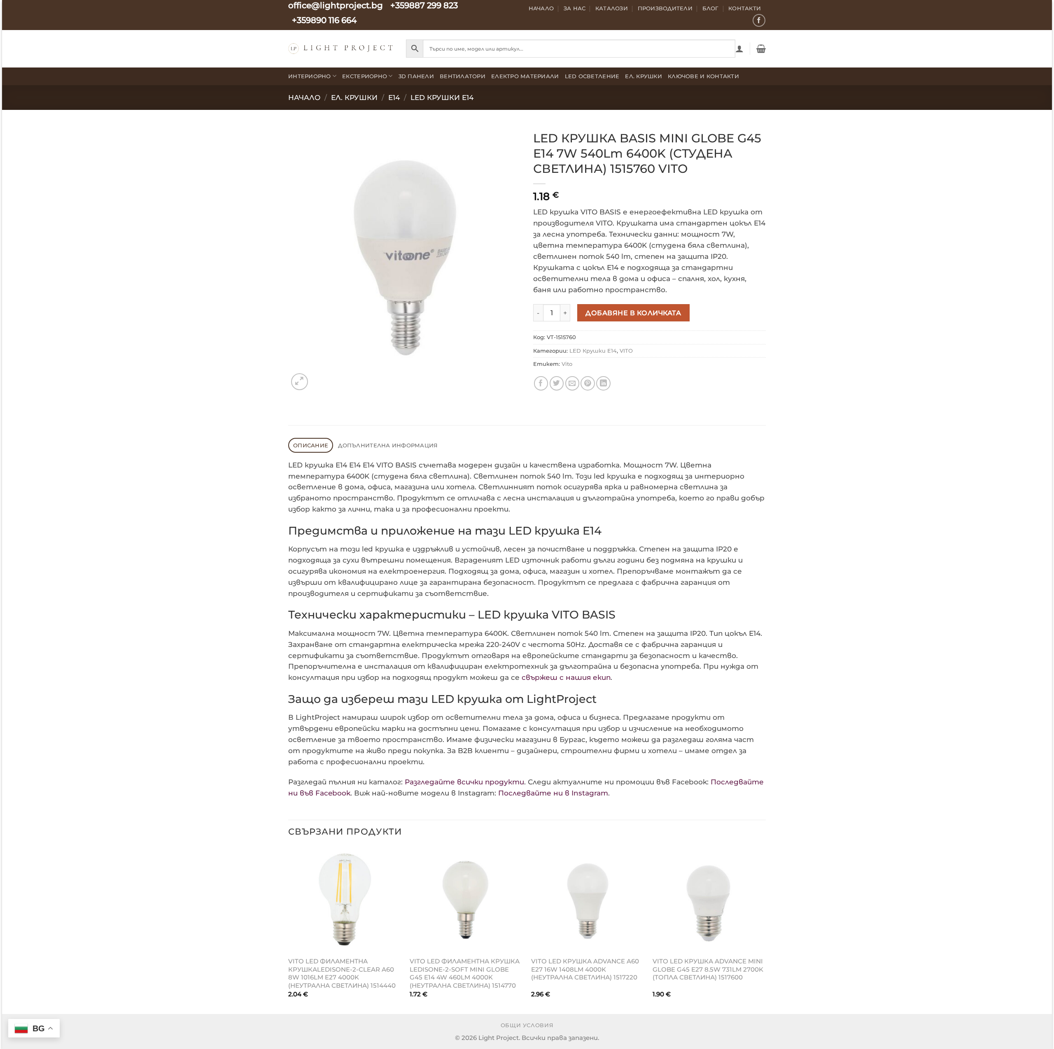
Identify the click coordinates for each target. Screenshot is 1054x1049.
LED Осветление (592, 76)
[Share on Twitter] (557, 383)
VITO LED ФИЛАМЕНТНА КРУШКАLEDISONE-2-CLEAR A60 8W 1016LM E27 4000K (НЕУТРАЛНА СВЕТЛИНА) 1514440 (342, 973)
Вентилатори (462, 76)
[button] (739, 49)
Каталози (611, 8)
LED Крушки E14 (441, 97)
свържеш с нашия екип (566, 677)
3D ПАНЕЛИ (416, 76)
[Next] (765, 930)
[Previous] (288, 930)
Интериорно (309, 76)
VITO (626, 350)
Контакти (744, 8)
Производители (665, 8)
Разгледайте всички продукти (464, 782)
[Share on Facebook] (541, 383)
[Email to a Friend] (572, 383)
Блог (710, 8)
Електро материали (525, 76)
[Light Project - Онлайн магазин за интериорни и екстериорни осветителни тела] (341, 48)
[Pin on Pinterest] (588, 383)
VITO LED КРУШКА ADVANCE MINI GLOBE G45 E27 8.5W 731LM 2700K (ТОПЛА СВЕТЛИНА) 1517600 (708, 969)
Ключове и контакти (703, 76)
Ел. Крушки (643, 76)
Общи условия (527, 1025)
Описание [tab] (310, 445)
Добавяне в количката (633, 313)
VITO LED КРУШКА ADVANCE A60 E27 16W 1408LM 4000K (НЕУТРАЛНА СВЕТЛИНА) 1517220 (585, 969)
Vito (567, 364)
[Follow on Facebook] (759, 20)
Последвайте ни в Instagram (553, 793)
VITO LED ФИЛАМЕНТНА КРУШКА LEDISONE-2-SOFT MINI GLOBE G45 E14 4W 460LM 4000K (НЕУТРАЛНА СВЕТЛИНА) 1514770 (465, 973)
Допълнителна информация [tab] (388, 445)
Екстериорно (364, 76)
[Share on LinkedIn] (603, 383)
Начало (541, 8)
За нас (575, 8)
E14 (394, 97)
